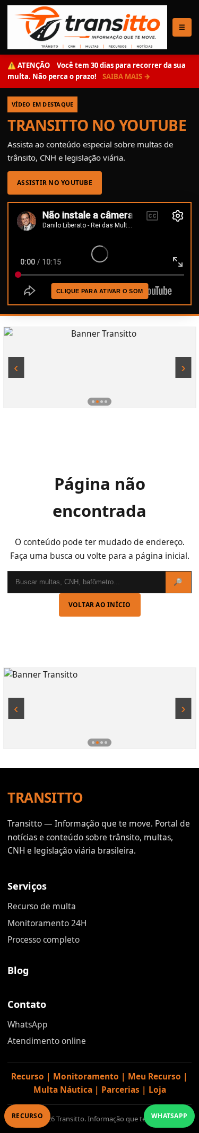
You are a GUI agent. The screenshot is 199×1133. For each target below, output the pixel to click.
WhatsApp (27, 1024)
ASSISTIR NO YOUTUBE (54, 182)
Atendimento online (46, 1041)
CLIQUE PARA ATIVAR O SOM (99, 291)
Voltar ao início (99, 604)
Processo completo (43, 939)
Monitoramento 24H (46, 923)
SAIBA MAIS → (126, 76)
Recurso (27, 1115)
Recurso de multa (41, 906)
